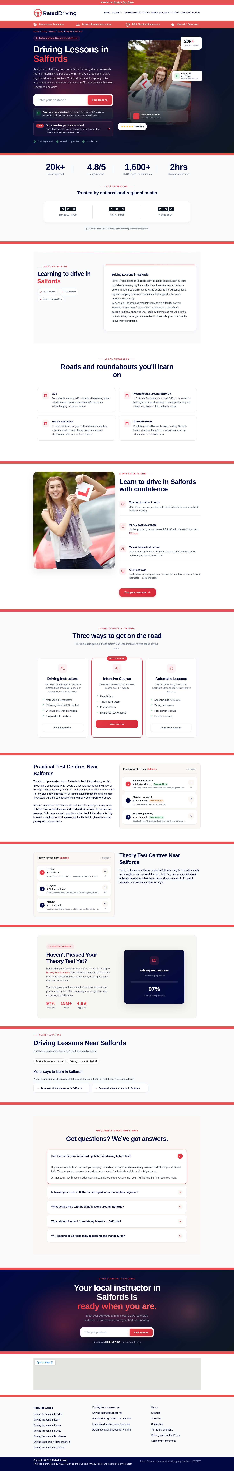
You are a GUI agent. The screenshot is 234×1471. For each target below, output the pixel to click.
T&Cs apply (133, 533)
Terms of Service (117, 1464)
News (154, 1407)
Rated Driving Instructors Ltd (155, 1461)
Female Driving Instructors (186, 13)
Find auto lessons (171, 727)
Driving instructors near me (107, 1412)
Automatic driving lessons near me (111, 1429)
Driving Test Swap (124, 2)
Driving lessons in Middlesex (49, 1436)
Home (36, 31)
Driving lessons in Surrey (47, 1430)
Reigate (68, 31)
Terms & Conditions (162, 1429)
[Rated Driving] (55, 12)
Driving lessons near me (105, 1407)
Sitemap (155, 1412)
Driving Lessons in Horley (49, 1061)
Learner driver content (163, 1440)
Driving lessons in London (47, 1414)
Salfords (78, 31)
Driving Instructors (161, 13)
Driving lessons (112, 13)
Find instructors (62, 727)
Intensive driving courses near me (111, 1424)
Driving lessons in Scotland (48, 1447)
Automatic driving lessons (137, 13)
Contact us (157, 1424)
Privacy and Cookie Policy (165, 1435)
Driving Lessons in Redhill (83, 1061)
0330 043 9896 (112, 1342)
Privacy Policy (96, 1464)
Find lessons (100, 100)
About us (156, 1418)
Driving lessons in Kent (46, 1419)
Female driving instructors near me (111, 1418)
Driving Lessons (48, 31)
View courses (117, 724)
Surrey (60, 31)
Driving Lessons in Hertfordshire (51, 1441)
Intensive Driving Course (189, 29)
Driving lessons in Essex (47, 1425)
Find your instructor (135, 592)
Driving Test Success (58, 972)
